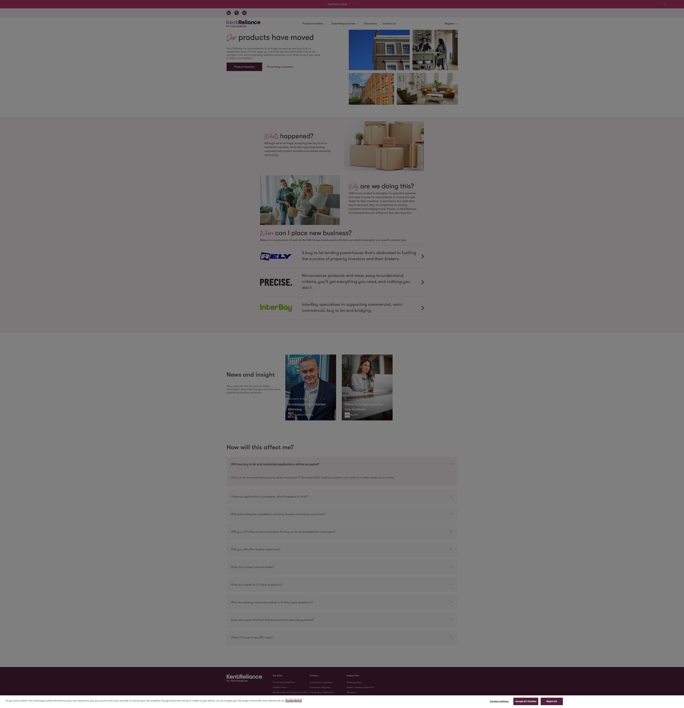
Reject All (551, 701)
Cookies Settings (499, 701)
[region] (342, 701)
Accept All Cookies (525, 701)
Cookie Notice (293, 700)
